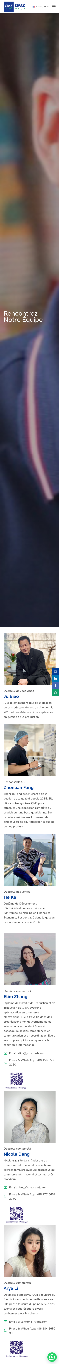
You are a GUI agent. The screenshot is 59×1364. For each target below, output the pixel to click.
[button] (41, 6)
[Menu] (54, 6)
